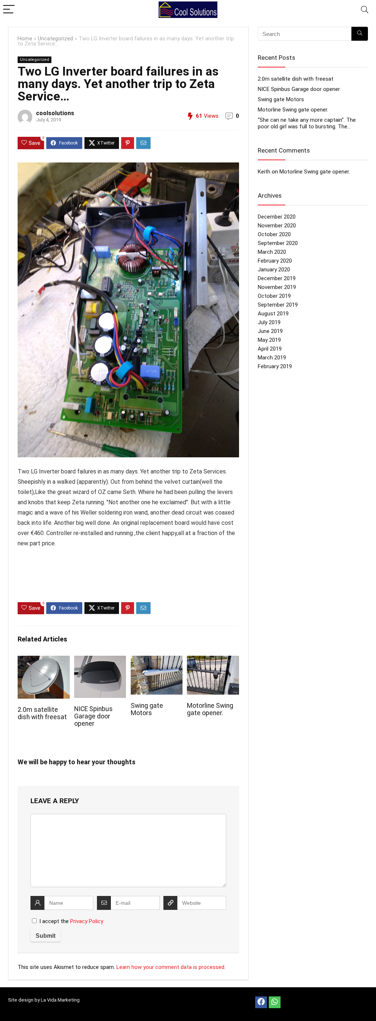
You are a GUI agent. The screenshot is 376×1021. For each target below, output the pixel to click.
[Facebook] (261, 1002)
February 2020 (275, 260)
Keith (264, 171)
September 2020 (278, 243)
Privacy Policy (86, 921)
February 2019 (275, 366)
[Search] (364, 9)
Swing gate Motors (147, 709)
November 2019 (277, 287)
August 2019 (273, 313)
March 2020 (272, 252)
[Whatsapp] (275, 1002)
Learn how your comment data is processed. (170, 967)
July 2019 (269, 322)
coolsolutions (55, 113)
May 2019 (269, 340)
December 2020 (277, 216)
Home (25, 39)
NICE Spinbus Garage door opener (93, 716)
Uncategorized (55, 39)
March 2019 (272, 357)
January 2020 (274, 269)
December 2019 (277, 278)
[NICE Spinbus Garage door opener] (100, 660)
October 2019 (274, 296)
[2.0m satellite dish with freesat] (43, 660)
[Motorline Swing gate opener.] (213, 660)
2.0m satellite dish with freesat (42, 713)
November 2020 (277, 225)
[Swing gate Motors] (156, 660)
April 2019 (270, 348)
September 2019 (278, 304)
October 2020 (274, 234)
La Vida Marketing (60, 1000)
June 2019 (270, 331)
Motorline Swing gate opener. (210, 709)
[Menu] (9, 9)
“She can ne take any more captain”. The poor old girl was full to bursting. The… (307, 123)
